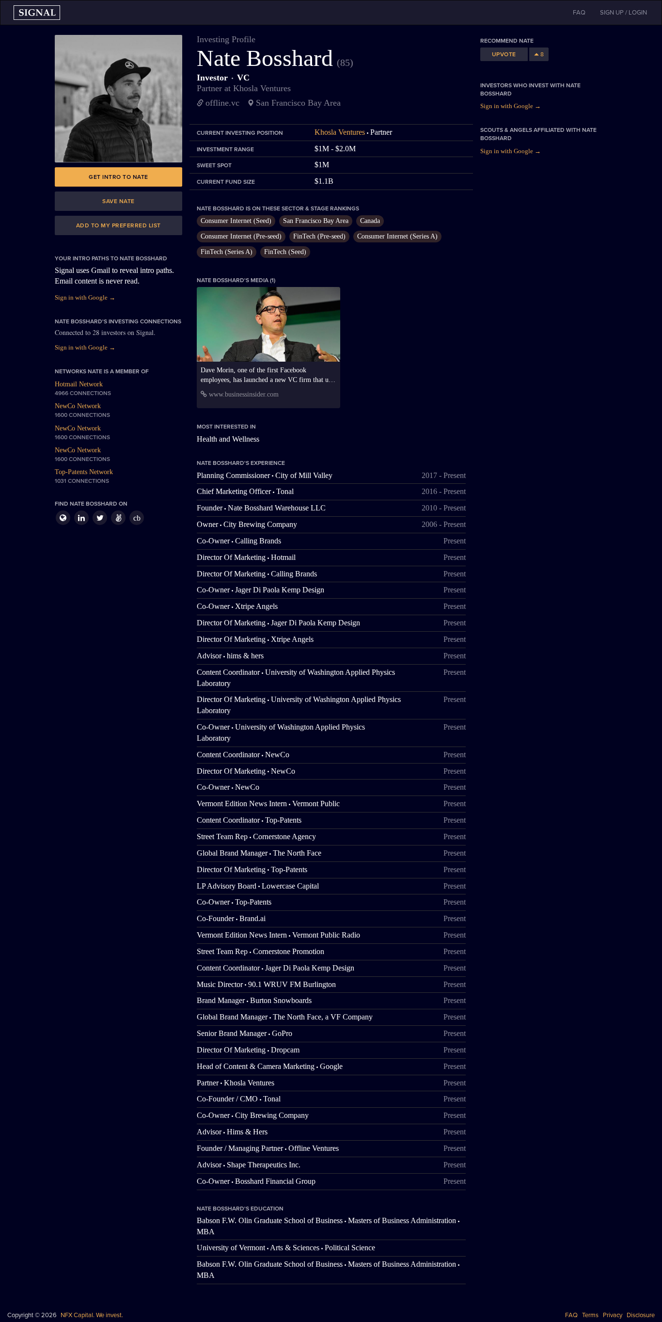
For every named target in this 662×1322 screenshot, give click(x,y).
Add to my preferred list (118, 225)
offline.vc (222, 103)
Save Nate (118, 201)
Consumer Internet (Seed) (236, 220)
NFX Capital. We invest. (92, 1315)
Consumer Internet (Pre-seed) (241, 236)
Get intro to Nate (118, 177)
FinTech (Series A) (226, 251)
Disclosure (641, 1315)
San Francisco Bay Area (315, 220)
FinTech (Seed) (285, 251)
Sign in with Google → (85, 297)
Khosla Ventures (340, 132)
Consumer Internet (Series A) (397, 236)
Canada (370, 220)
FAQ (571, 1315)
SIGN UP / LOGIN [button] (623, 12)
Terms (590, 1315)
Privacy (612, 1315)
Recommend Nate (507, 40)
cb (137, 518)
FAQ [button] (579, 12)
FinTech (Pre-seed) (319, 236)
